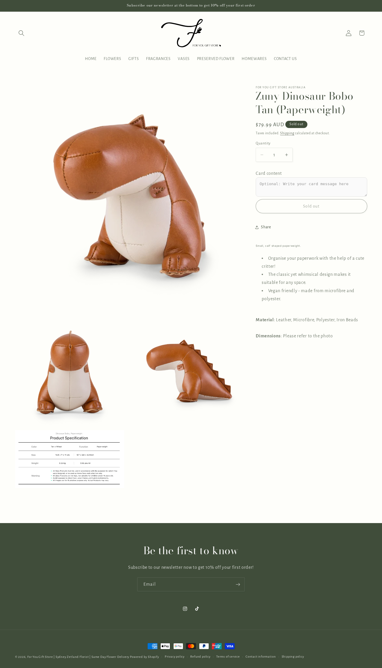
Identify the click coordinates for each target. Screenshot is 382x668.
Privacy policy (175, 656)
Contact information (261, 656)
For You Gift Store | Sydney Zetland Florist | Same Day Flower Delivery (78, 657)
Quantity (263, 143)
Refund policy (200, 656)
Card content (269, 173)
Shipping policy (293, 656)
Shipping (287, 133)
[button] (21, 33)
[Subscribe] (238, 584)
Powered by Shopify (144, 657)
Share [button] (266, 227)
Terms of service (228, 656)
